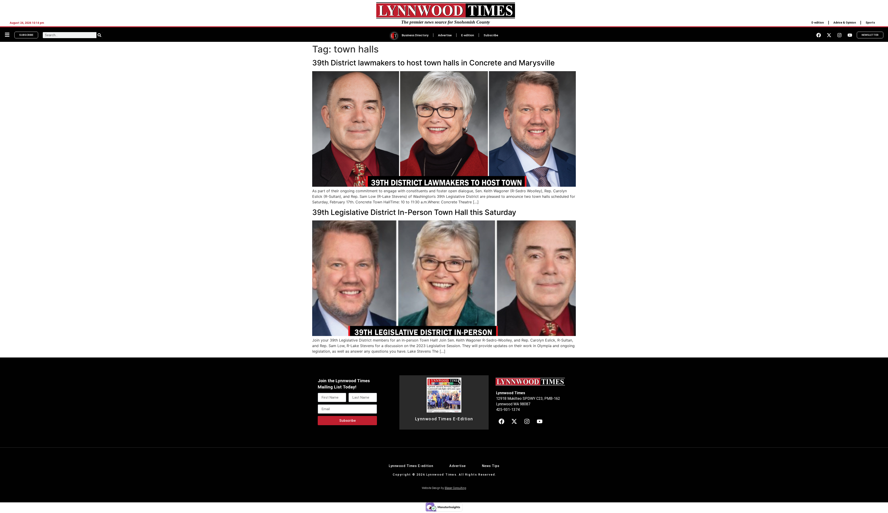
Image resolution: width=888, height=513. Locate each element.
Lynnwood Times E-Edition (444, 419)
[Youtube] (849, 35)
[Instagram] (839, 35)
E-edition (817, 22)
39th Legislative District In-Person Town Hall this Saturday (414, 212)
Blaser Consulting (455, 488)
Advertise (445, 35)
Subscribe (491, 35)
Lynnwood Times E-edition (411, 466)
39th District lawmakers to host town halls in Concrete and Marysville (433, 62)
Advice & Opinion (844, 22)
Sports (870, 22)
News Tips (491, 466)
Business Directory (415, 35)
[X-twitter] (829, 35)
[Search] (99, 35)
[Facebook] (818, 35)
